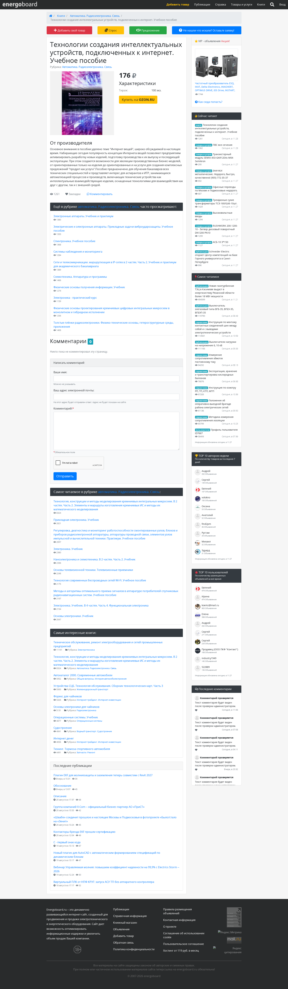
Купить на (138, 99)
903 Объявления (209, 608)
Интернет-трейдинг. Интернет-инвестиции (99, 699)
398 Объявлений (209, 617)
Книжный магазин (125, 922)
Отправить (65, 476)
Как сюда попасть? (210, 102)
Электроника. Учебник (68, 549)
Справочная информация (130, 916)
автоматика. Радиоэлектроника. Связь (109, 206)
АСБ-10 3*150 (220, 242)
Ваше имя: (60, 372)
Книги (261, 4)
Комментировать (101, 194)
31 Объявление (209, 553)
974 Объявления (209, 599)
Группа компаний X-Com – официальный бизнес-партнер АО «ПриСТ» (99, 807)
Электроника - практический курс (75, 297)
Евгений (206, 488)
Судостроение (63, 728)
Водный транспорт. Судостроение (94, 731)
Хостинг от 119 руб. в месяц (181, 950)
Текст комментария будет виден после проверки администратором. (215, 704)
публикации (202, 252)
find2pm (206, 523)
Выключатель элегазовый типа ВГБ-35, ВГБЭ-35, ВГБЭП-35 (214, 309)
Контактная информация (179, 920)
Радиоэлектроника (86, 710)
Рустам (206, 532)
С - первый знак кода (67, 842)
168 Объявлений (209, 652)
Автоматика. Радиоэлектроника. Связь (95, 16)
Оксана (206, 506)
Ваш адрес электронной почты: (74, 390)
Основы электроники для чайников (76, 707)
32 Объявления (209, 544)
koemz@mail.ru (210, 605)
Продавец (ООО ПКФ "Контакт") (220, 649)
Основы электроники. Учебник (73, 616)
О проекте (169, 926)
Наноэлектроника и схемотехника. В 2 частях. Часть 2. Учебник (94, 559)
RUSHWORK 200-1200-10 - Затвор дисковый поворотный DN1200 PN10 (216, 229)
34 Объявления (209, 535)
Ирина (205, 596)
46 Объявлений (209, 527)
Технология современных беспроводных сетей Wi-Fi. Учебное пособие (100, 580)
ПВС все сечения (222, 144)
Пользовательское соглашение (183, 944)
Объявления (121, 929)
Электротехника (86, 649)
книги (199, 125)
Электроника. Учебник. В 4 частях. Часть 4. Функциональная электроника (101, 605)
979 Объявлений (209, 590)
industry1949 (209, 658)
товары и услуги (204, 145)
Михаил (206, 541)
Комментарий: (64, 408)
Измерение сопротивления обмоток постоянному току (209, 358)
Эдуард (206, 550)
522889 (206, 667)
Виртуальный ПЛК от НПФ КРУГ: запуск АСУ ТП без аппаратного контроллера (104, 882)
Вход (282, 4)
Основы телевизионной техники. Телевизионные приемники (93, 570)
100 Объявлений (209, 500)
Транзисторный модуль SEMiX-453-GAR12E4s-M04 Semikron (214, 158)
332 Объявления (209, 474)
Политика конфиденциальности (133, 949)
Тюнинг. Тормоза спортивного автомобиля (82, 749)
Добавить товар (123, 936)
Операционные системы (89, 720)
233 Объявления (209, 643)
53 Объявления (209, 509)
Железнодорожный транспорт (92, 689)
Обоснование (62, 786)
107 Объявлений (209, 491)
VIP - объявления (214, 41)
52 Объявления (209, 518)
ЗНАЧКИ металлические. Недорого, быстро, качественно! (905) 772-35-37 (215, 174)
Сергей (206, 479)
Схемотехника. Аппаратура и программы (80, 277)
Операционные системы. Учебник (76, 717)
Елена (205, 614)
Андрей (206, 471)
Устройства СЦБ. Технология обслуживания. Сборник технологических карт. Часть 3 (108, 686)
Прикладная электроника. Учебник (76, 520)
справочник (201, 322)
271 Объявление (209, 634)
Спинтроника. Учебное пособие (74, 241)
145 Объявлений (209, 661)
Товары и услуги (241, 4)
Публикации (202, 4)
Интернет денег (64, 738)
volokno (206, 497)
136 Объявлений (209, 670)
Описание (60, 796)
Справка (220, 4)
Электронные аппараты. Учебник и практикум (83, 216)
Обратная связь (123, 942)
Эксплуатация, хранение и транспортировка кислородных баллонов (216, 375)
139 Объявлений (209, 483)
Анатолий (207, 515)
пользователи (203, 430)
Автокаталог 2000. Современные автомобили (83, 675)
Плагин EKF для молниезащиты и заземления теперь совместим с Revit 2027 (103, 775)
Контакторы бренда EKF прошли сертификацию (84, 832)
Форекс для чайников (68, 696)
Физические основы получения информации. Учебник (89, 287)
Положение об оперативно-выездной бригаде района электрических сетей (213, 404)
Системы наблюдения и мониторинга (78, 251)
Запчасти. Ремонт (86, 752)
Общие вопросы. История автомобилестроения (101, 678)
